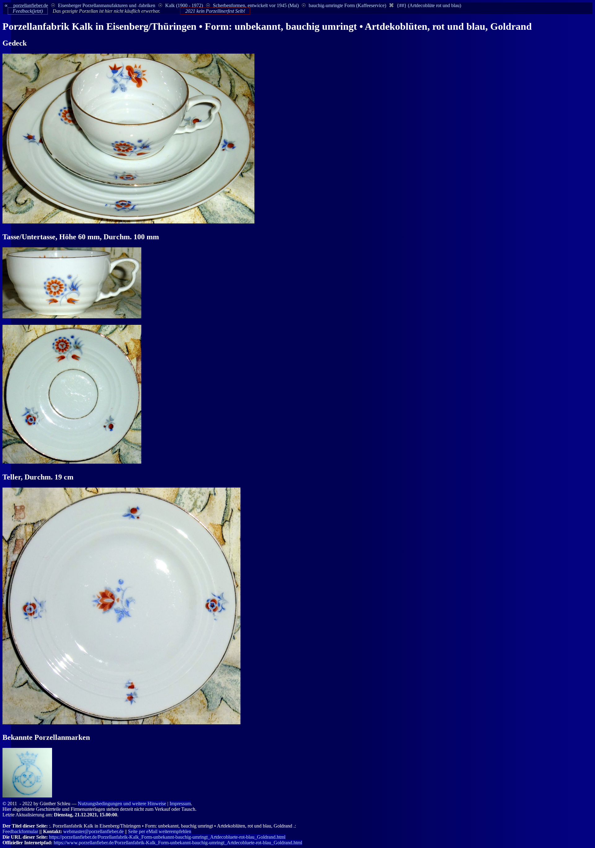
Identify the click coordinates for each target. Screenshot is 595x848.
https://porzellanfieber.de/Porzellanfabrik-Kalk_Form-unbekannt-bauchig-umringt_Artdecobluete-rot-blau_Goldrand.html (167, 837)
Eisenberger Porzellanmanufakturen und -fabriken (106, 5)
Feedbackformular (20, 831)
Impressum (180, 803)
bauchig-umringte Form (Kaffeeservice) (347, 5)
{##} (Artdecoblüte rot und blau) (429, 5)
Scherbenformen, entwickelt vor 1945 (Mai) (256, 5)
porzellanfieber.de (30, 5)
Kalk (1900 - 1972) (184, 5)
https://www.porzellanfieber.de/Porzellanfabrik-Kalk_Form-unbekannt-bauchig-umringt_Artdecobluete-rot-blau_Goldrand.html (178, 842)
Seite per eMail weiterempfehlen (159, 831)
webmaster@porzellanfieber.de (93, 831)
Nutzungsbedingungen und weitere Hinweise (122, 803)
